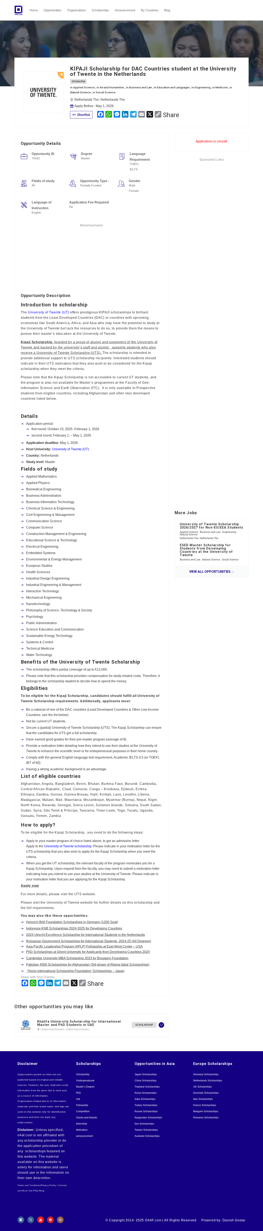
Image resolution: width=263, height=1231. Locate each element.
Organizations (76, 10)
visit (36, 902)
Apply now (30, 885)
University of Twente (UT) (48, 312)
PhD (78, 1092)
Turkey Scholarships (146, 1105)
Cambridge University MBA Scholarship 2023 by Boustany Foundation (77, 958)
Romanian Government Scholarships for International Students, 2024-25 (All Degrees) (88, 941)
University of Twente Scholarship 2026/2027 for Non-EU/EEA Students (211, 525)
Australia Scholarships (147, 1136)
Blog (167, 10)
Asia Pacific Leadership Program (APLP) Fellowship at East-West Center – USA (84, 946)
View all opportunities (210, 572)
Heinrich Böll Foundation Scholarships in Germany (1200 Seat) (72, 922)
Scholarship (78, 81)
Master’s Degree (85, 1086)
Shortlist (83, 115)
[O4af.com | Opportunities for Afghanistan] (20, 10)
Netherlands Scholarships (207, 1080)
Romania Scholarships (206, 1117)
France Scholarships (204, 1105)
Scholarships (100, 10)
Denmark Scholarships (206, 1092)
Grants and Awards (86, 1117)
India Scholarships (145, 1099)
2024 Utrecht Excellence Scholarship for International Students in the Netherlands (85, 935)
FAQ (35, 1190)
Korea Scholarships (146, 1092)
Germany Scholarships (206, 1074)
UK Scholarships (202, 1086)
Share (171, 115)
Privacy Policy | (49, 1185)
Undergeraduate (85, 1080)
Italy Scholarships (203, 1099)
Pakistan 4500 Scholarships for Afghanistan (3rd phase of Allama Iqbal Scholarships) (87, 964)
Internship (81, 1123)
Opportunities (52, 10)
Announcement (125, 10)
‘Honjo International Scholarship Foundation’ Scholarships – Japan (75, 971)
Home (34, 10)
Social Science (105, 92)
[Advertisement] (91, 256)
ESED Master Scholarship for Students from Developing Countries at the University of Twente (206, 550)
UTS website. (85, 894)
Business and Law (140, 87)
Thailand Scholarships (147, 1086)
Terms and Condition (28, 1185)
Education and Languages (173, 87)
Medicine (221, 87)
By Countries (149, 10)
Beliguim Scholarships (205, 1111)
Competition (83, 1111)
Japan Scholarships (146, 1074)
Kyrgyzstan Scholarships (148, 1117)
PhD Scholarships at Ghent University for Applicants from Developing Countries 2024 (88, 952)
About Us (26, 1190)
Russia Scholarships (146, 1111)
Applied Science (84, 87)
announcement (84, 1136)
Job (78, 1099)
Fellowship (82, 1105)
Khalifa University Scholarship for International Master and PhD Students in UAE (79, 1023)
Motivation (82, 1129)
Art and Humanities (112, 87)
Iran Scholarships (144, 1123)
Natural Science (80, 92)
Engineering (203, 87)
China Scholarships (146, 1080)
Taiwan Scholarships (146, 1129)
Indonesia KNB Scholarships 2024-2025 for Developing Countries (74, 928)
